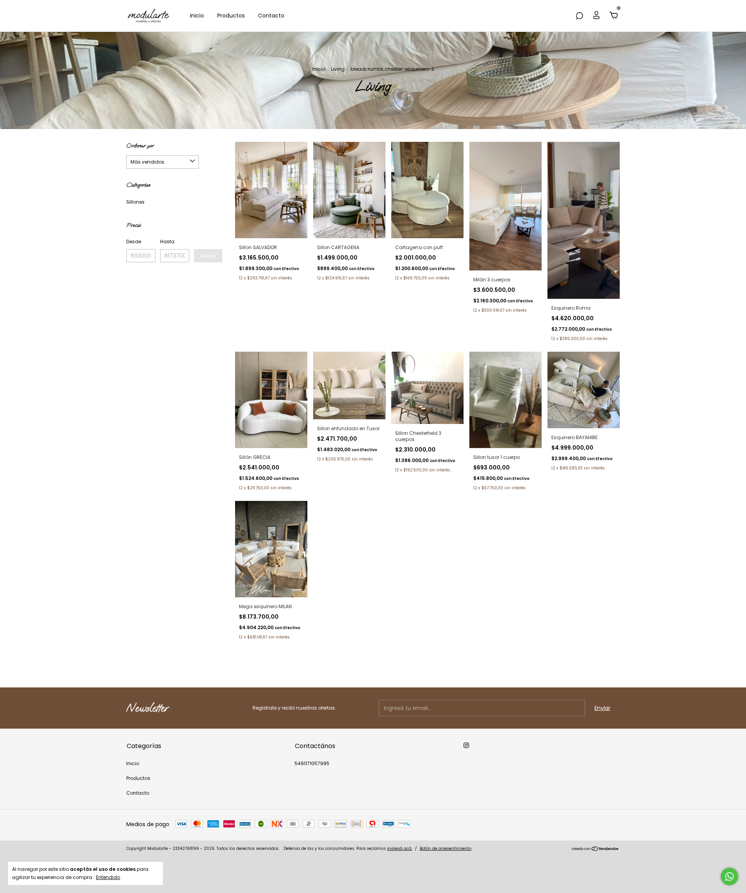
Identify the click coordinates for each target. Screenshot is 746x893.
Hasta (167, 241)
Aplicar (208, 256)
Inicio (197, 15)
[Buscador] (579, 16)
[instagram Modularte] (466, 745)
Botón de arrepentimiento (445, 848)
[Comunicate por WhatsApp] (729, 876)
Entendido (108, 877)
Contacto (271, 15)
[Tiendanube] (595, 849)
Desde (133, 241)
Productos (231, 15)
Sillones (135, 202)
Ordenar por (139, 145)
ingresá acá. (399, 848)
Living (338, 69)
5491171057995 (312, 763)
